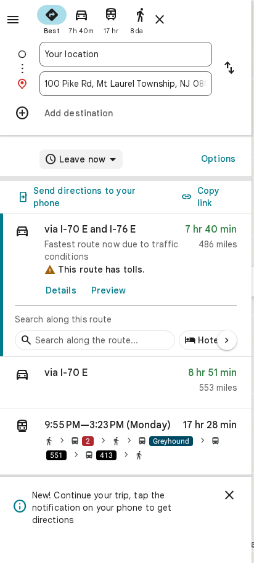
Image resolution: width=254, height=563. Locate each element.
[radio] (52, 18)
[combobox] (125, 54)
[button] (126, 383)
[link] (126, 285)
